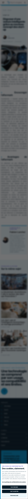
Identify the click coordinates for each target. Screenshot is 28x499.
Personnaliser (14, 495)
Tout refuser (14, 487)
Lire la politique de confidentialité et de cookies (14, 482)
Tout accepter (14, 491)
